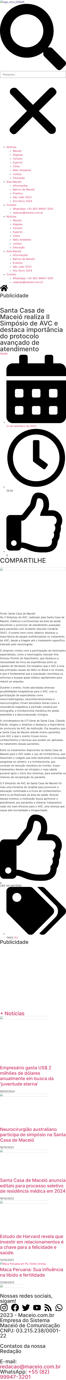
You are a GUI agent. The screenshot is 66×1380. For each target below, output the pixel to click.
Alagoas (18, 154)
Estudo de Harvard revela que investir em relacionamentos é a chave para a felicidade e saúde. (32, 1244)
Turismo (17, 158)
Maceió (17, 150)
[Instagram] (4, 1308)
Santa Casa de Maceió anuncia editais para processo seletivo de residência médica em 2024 (33, 1186)
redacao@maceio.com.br (28, 212)
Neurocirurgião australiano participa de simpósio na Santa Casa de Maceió (33, 1135)
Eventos (18, 193)
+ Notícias (12, 1013)
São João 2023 (22, 197)
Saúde (4, 353)
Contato (11, 204)
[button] (33, 37)
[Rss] (48, 1308)
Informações (20, 185)
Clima (16, 166)
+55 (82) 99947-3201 (25, 1374)
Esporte (17, 162)
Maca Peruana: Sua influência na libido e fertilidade (31, 1272)
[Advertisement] (33, 302)
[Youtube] (37, 1308)
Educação (19, 177)
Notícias (11, 147)
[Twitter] (26, 1308)
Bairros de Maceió (24, 189)
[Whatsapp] (59, 1308)
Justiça (17, 174)
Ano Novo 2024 (22, 201)
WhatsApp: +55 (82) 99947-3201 (33, 208)
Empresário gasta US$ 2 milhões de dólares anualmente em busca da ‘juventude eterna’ (27, 1076)
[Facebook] (15, 1308)
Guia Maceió (13, 181)
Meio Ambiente (22, 170)
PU (16, 937)
